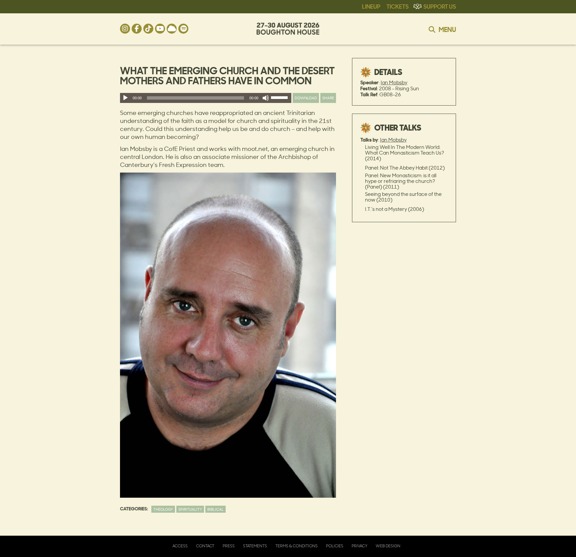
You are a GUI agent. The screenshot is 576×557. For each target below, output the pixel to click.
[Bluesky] (172, 29)
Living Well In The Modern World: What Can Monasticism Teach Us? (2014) (404, 152)
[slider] (280, 99)
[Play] (125, 98)
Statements (255, 546)
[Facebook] (137, 29)
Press (229, 546)
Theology (163, 509)
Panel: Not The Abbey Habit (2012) (405, 168)
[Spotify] (183, 29)
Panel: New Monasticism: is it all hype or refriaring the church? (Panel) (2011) (400, 181)
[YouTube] (160, 29)
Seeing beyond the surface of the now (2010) (403, 197)
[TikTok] (148, 29)
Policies (334, 546)
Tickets (397, 6)
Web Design (388, 546)
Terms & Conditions (296, 546)
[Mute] (265, 98)
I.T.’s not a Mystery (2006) (394, 209)
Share (328, 97)
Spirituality (190, 509)
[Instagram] (125, 29)
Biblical (215, 509)
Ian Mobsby (394, 82)
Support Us (439, 6)
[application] (205, 98)
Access (180, 546)
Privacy (359, 546)
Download (306, 97)
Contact (205, 546)
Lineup (371, 6)
